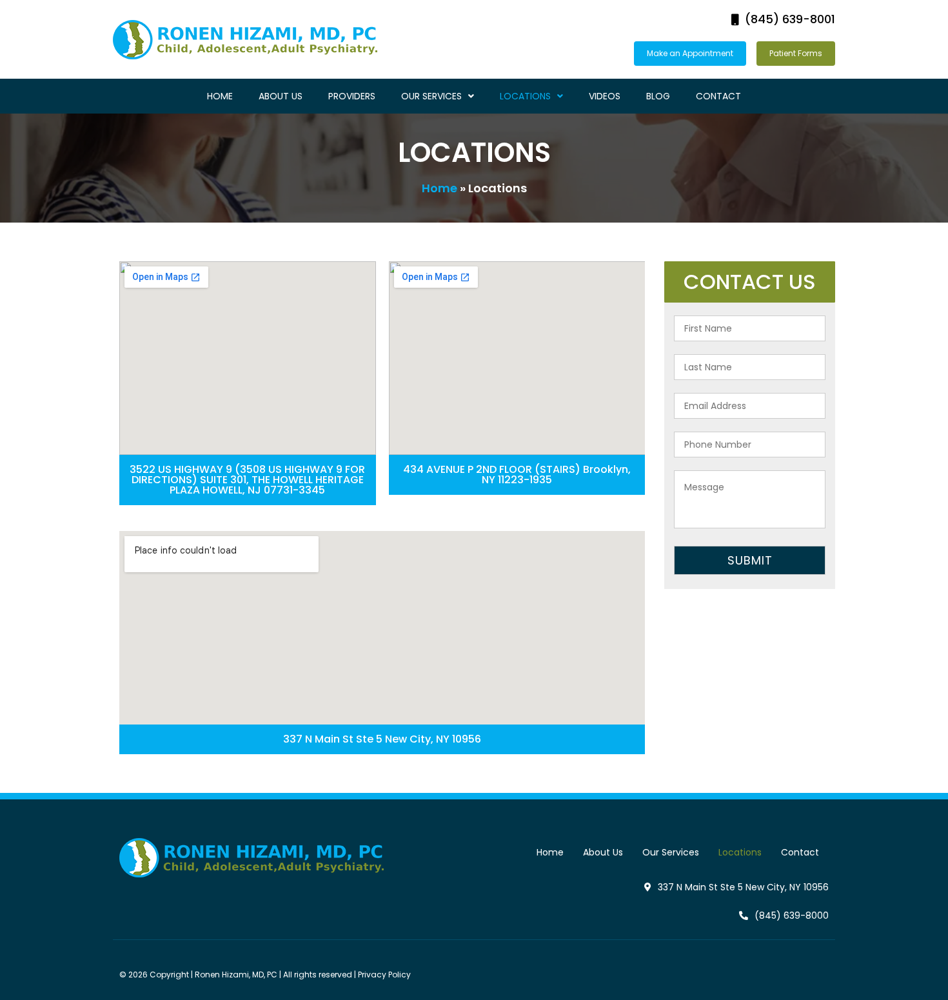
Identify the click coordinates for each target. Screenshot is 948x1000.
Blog (658, 96)
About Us (280, 96)
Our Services (431, 96)
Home (220, 96)
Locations (525, 96)
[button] (783, 20)
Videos (604, 96)
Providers (351, 96)
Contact (718, 96)
